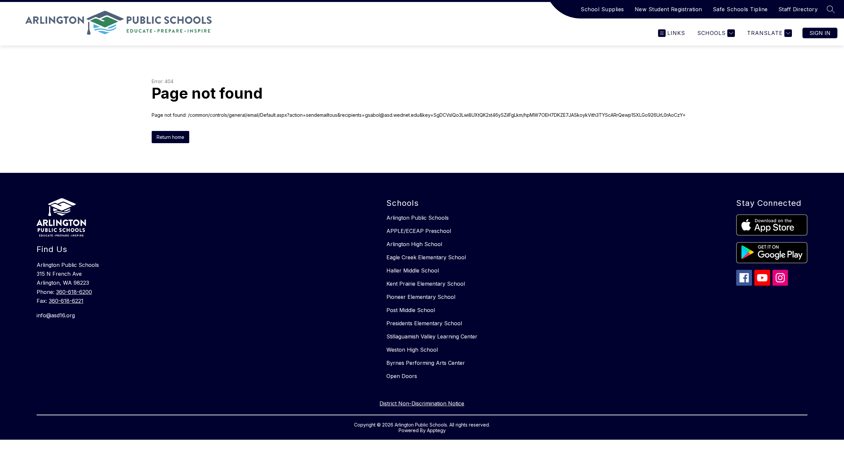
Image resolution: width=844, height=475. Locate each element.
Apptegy (436, 430)
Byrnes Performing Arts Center (425, 363)
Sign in (819, 33)
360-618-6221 (66, 301)
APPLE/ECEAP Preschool (418, 231)
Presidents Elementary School (424, 323)
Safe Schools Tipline (740, 9)
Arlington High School (414, 244)
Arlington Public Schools (417, 217)
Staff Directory (798, 9)
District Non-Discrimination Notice (421, 403)
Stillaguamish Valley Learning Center (431, 336)
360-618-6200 (74, 292)
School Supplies (602, 9)
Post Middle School (410, 310)
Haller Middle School (412, 270)
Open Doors (401, 376)
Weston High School (412, 349)
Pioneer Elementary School (420, 297)
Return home (170, 137)
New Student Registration (668, 9)
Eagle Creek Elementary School (426, 257)
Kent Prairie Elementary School (425, 283)
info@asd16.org (56, 315)
